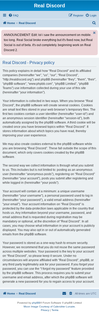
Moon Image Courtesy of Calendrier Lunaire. (50, 306)
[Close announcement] (94, 33)
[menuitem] (13, 15)
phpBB (36, 302)
